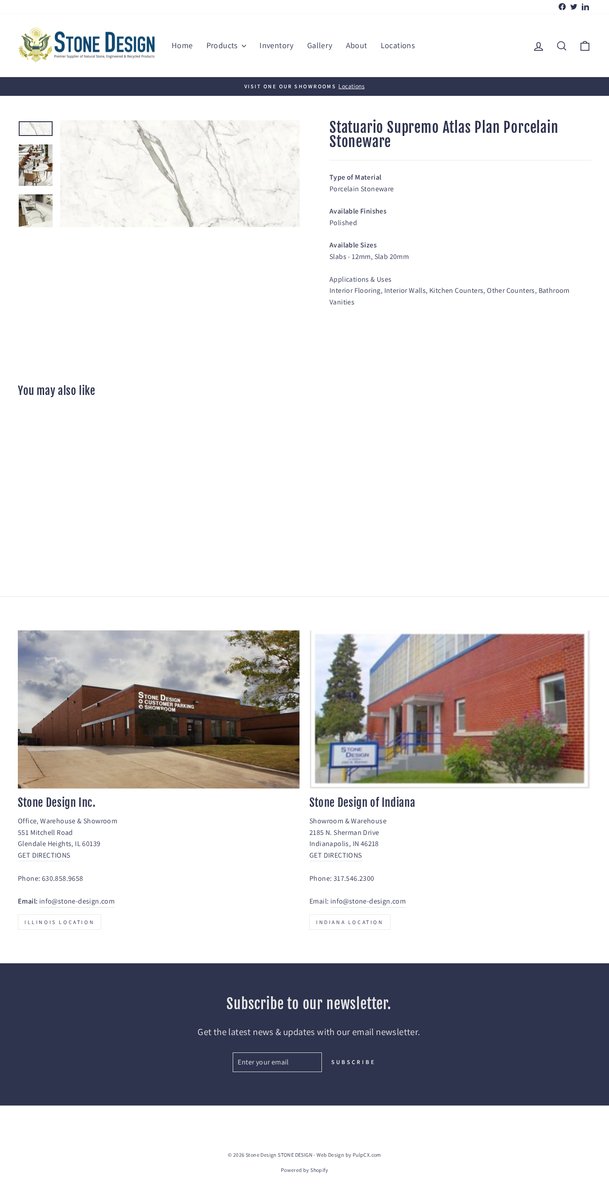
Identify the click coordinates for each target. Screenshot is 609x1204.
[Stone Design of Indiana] (450, 709)
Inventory (276, 45)
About (356, 45)
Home (182, 45)
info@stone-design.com (77, 901)
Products (223, 45)
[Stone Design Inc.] (159, 709)
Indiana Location (350, 922)
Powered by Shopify (304, 1170)
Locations (398, 45)
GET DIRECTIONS (44, 855)
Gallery (320, 45)
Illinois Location (60, 922)
